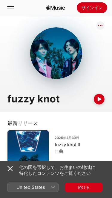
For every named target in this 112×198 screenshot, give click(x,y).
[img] (55, 7)
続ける (84, 187)
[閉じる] (10, 168)
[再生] (99, 99)
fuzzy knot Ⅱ (67, 145)
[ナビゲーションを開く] (10, 7)
